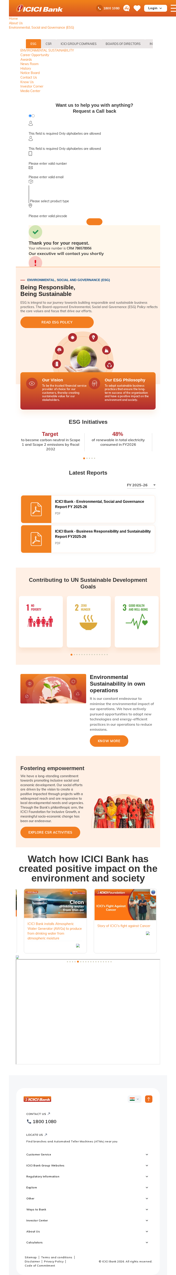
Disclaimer (32, 1261)
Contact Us (28, 77)
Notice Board (30, 73)
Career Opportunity (34, 55)
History (25, 68)
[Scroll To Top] (148, 1099)
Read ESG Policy (57, 322)
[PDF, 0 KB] (88, 509)
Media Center (30, 91)
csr (49, 44)
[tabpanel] (57, 391)
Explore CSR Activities (50, 832)
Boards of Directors (123, 44)
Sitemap (31, 1257)
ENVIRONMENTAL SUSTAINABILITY (47, 50)
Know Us (27, 82)
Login (152, 8)
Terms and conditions (56, 1257)
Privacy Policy (53, 1261)
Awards (26, 59)
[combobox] (141, 486)
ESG (33, 44)
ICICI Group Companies (78, 44)
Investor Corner (31, 86)
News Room (29, 64)
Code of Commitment (40, 1265)
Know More (109, 741)
